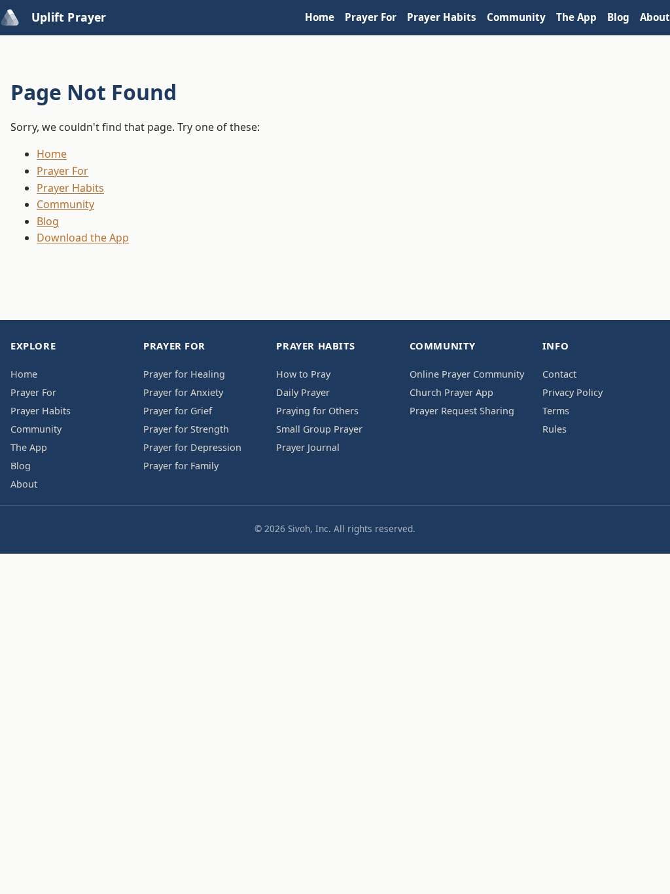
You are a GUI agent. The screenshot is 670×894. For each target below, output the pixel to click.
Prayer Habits (441, 17)
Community (516, 17)
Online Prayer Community (467, 374)
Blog (618, 17)
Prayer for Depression (192, 447)
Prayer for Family (181, 465)
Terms (555, 410)
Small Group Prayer (319, 429)
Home (319, 17)
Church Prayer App (451, 392)
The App (576, 17)
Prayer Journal (308, 447)
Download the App (83, 237)
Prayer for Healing (184, 374)
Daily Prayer (303, 392)
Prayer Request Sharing (462, 410)
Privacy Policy (572, 392)
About (655, 17)
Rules (554, 429)
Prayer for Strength (186, 429)
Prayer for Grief (177, 410)
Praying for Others (317, 410)
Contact (559, 374)
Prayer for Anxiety (183, 392)
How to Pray (303, 374)
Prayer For (371, 17)
